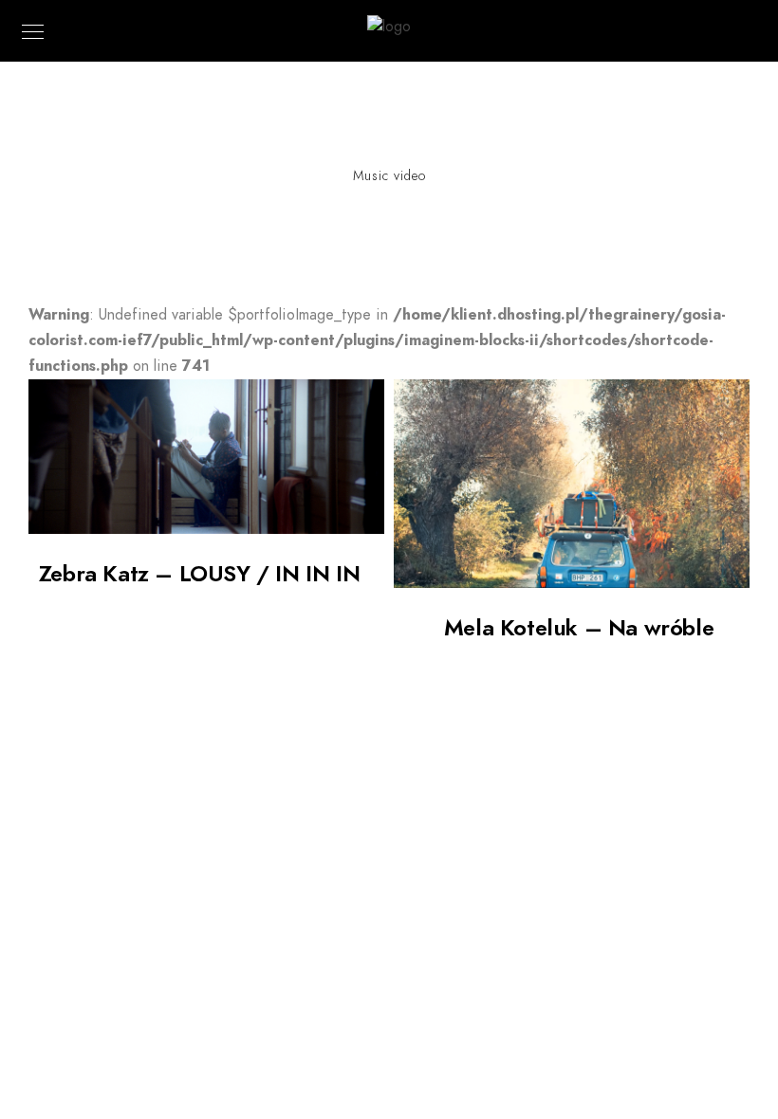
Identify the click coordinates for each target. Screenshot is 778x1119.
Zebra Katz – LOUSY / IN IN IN (199, 573)
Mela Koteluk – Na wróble (578, 627)
